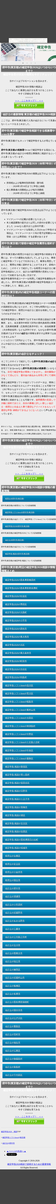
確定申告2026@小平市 (16, 620)
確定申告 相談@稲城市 (16, 848)
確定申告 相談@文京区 (16, 823)
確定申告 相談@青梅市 (16, 807)
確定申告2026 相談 (9, 1132)
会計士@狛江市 (12, 961)
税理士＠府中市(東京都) (14, 499)
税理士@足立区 (12, 864)
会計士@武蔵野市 (13, 912)
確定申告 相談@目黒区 (16, 831)
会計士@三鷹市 (12, 929)
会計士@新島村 (12, 1067)
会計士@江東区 (12, 1050)
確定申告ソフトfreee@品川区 (19, 685)
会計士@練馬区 (12, 969)
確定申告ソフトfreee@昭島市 (19, 701)
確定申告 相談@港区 (15, 815)
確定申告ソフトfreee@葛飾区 (19, 758)
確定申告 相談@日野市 (16, 791)
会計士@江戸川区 (13, 1018)
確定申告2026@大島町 (16, 612)
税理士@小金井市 (13, 872)
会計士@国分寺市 (13, 1010)
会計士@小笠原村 (13, 904)
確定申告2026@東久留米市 (18, 653)
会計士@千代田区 (13, 1075)
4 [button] (35, 63)
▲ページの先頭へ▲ (16, 1151)
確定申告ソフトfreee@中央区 (19, 750)
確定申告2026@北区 (15, 645)
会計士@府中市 (12, 888)
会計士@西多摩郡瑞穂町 (17, 1002)
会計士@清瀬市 (12, 896)
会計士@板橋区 (12, 986)
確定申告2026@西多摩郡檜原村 (20, 580)
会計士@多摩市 (12, 994)
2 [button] (27, 63)
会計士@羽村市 (12, 1034)
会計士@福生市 (12, 1042)
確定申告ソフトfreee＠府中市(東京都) (20, 512)
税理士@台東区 (12, 856)
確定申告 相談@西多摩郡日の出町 (21, 839)
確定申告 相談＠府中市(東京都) (17, 554)
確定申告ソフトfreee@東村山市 (20, 710)
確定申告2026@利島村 (16, 677)
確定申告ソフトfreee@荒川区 (19, 693)
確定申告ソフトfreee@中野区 (19, 734)
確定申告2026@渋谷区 (16, 669)
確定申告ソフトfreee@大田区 (19, 718)
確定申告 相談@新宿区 (16, 766)
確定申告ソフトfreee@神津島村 (20, 726)
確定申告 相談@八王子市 (17, 799)
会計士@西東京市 (13, 953)
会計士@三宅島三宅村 (16, 937)
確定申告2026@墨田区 (16, 604)
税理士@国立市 (12, 880)
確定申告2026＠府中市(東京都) (17, 526)
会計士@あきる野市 (15, 921)
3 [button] (31, 63)
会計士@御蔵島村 (13, 1059)
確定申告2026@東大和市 (17, 637)
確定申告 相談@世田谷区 (17, 783)
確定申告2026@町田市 (16, 661)
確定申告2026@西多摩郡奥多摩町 (21, 588)
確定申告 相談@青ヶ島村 (17, 774)
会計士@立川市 (12, 945)
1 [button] (23, 63)
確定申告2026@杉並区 (16, 596)
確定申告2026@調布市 (16, 628)
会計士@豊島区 (12, 1026)
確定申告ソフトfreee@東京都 (13, 1137)
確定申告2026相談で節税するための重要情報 (29, 1164)
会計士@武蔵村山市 (15, 977)
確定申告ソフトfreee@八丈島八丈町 (22, 742)
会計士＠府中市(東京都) (14, 540)
